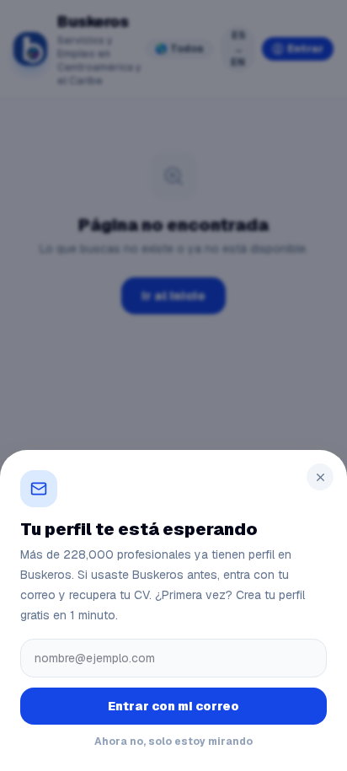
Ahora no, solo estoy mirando (173, 741)
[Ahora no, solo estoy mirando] (173, 385)
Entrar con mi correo (173, 706)
